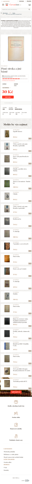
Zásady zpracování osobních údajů (13, 457)
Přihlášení (29, 1)
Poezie (14, 13)
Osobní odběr (7, 462)
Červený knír (13, 4)
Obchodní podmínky (9, 452)
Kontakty (6, 470)
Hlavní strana (5, 13)
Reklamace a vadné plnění (11, 454)
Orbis (4, 109)
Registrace (21, 1)
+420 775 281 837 (6, 1)
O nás (5, 467)
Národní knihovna (18, 109)
